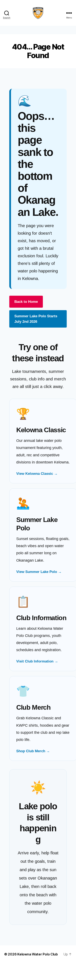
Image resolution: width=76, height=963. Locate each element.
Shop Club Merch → (33, 751)
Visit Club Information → (37, 661)
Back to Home (26, 302)
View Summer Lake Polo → (39, 572)
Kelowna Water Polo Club (37, 954)
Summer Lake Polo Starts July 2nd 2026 (35, 319)
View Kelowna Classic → (37, 474)
